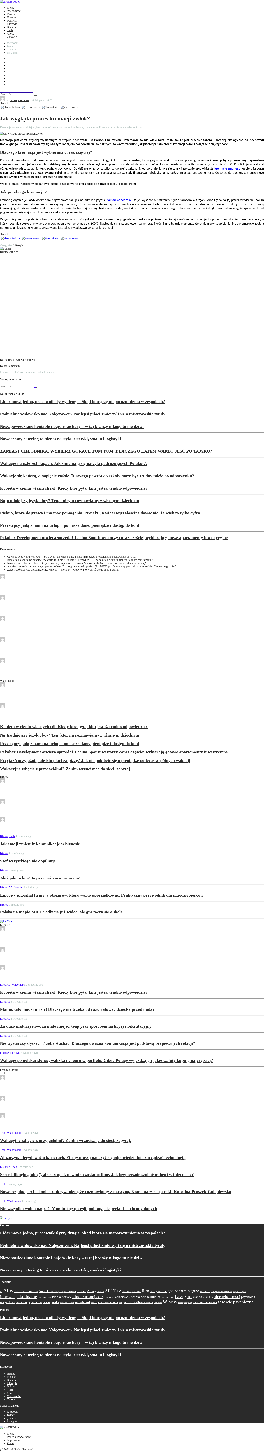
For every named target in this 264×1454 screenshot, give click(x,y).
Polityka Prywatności (19, 1436)
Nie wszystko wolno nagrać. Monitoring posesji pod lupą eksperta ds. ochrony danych (78, 1208)
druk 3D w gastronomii (131, 1292)
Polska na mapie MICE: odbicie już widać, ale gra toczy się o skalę (61, 912)
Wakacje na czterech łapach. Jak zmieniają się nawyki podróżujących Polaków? (73, 463)
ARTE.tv (113, 1290)
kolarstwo (121, 1297)
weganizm (126, 1302)
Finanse (11, 17)
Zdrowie (12, 36)
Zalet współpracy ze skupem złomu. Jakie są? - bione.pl (38, 569)
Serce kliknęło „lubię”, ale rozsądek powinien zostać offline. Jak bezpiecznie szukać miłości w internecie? (97, 1174)
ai (1, 1291)
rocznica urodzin (67, 1303)
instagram (12, 52)
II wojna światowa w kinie (221, 1292)
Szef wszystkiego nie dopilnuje (28, 861)
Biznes (11, 14)
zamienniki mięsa (205, 1302)
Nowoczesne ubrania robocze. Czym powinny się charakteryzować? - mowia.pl (52, 563)
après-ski (80, 1291)
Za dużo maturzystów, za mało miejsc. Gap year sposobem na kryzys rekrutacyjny (76, 1026)
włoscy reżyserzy (185, 1303)
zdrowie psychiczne (235, 1301)
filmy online (158, 1291)
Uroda (10, 33)
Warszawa (111, 1302)
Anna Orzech (48, 1291)
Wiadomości (14, 10)
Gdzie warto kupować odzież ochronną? (123, 563)
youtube (11, 49)
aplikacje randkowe (65, 1292)
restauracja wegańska (45, 1302)
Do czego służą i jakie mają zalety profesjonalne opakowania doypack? (97, 556)
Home (10, 7)
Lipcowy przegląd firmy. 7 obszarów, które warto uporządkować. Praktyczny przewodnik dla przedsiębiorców (101, 895)
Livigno (183, 1296)
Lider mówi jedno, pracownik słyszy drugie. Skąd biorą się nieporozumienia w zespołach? (82, 401)
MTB (209, 1297)
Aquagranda (95, 1291)
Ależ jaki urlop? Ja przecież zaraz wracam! (40, 878)
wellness (139, 1302)
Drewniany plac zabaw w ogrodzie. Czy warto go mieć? (145, 566)
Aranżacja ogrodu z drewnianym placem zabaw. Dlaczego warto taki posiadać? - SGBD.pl (58, 566)
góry (195, 1290)
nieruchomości (227, 1296)
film (145, 1290)
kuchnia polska (139, 1297)
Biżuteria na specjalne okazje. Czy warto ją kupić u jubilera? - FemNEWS (49, 559)
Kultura (11, 27)
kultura (155, 1297)
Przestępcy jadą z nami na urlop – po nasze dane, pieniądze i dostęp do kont (69, 525)
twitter (10, 46)
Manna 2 (198, 1297)
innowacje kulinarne (18, 1296)
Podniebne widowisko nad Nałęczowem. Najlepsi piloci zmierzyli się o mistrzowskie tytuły (82, 414)
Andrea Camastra (26, 1291)
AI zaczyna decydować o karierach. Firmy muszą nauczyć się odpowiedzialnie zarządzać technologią (93, 1157)
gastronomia (178, 1290)
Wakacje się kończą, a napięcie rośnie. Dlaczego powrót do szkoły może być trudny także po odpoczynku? (97, 475)
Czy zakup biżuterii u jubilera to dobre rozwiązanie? (123, 559)
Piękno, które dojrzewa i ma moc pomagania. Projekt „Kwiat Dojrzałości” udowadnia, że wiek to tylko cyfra (100, 513)
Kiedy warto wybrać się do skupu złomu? (96, 569)
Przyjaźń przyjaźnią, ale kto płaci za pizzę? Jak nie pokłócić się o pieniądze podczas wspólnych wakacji (95, 760)
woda (149, 1302)
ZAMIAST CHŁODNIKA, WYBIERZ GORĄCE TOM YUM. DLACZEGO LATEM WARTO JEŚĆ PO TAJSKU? (106, 451)
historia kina (205, 1292)
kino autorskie (62, 1297)
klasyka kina (108, 1297)
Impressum (13, 1440)
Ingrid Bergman (239, 1292)
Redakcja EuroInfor (21, 578)
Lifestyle (12, 23)
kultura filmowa (167, 1297)
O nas (10, 1443)
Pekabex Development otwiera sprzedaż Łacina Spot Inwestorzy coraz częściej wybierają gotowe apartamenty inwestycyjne (114, 537)
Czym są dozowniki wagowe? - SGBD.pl (31, 556)
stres (101, 1302)
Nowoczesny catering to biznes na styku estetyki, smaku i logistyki (60, 438)
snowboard (82, 1302)
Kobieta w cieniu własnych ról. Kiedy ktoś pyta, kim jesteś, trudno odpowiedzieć (74, 488)
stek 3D (94, 1303)
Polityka (12, 20)
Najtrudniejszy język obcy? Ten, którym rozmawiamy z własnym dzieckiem (69, 500)
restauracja (23, 1302)
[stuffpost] (6, 921)
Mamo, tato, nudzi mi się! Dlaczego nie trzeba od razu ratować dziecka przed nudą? (77, 1009)
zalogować (19, 371)
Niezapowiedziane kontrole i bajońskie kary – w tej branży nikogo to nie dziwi (72, 426)
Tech (10, 30)
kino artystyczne (44, 1297)
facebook (12, 42)
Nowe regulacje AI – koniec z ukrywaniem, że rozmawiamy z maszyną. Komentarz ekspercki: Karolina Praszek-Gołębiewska (115, 1191)
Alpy (8, 1290)
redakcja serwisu (19, 100)
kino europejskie (87, 1296)
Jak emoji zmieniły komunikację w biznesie (40, 844)
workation (158, 1303)
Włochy (170, 1301)
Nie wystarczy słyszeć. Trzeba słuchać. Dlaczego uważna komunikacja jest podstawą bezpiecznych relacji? (97, 1043)
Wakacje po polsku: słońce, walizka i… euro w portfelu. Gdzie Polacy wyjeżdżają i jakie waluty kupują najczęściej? (106, 1060)
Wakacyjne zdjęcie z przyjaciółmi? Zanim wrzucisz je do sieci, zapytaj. (65, 769)
